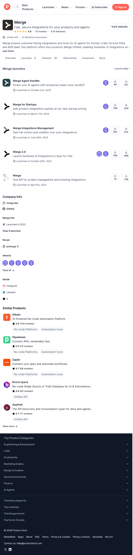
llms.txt (109, 536)
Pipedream (18, 337)
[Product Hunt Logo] (7, 7)
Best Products (27, 7)
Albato (16, 314)
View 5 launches (12, 230)
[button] (102, 58)
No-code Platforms (25, 329)
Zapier (16, 359)
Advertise (97, 536)
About (29, 536)
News (64, 7)
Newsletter (9, 536)
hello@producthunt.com (29, 543)
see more (8, 51)
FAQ (37, 536)
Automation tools (52, 329)
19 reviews (41, 31)
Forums (80, 7)
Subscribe (101, 7)
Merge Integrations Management (33, 128)
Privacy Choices (81, 536)
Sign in (122, 7)
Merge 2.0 (19, 151)
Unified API (12, 37)
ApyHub (17, 404)
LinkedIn (11, 292)
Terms (45, 536)
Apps (21, 536)
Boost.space (20, 382)
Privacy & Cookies (60, 536)
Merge (17, 175)
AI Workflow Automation (34, 37)
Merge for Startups (24, 104)
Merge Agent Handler (26, 80)
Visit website (119, 26)
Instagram (11, 285)
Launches (48, 7)
